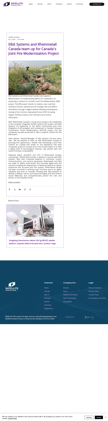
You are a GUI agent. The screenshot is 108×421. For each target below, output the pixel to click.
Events (47, 301)
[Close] (105, 417)
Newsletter (67, 301)
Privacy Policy (93, 291)
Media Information (70, 295)
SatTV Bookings (69, 298)
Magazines (48, 308)
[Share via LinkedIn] (20, 189)
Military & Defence (14, 182)
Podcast (47, 298)
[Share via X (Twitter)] (15, 189)
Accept (99, 417)
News (46, 288)
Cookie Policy (93, 295)
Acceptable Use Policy (97, 298)
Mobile (66, 288)
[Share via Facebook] (9, 189)
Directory (47, 305)
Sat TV (46, 295)
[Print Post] (30, 189)
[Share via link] (25, 189)
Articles (47, 291)
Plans (65, 291)
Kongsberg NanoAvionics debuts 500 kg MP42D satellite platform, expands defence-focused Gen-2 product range (32, 242)
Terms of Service (94, 288)
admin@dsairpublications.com (46, 316)
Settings (89, 417)
